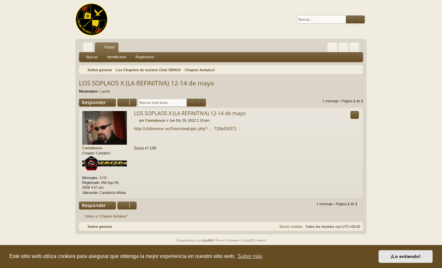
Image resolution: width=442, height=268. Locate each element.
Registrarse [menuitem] (355, 48)
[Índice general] (91, 19)
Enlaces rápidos (89, 48)
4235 (103, 178)
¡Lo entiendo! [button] (406, 256)
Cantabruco (92, 148)
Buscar (92, 57)
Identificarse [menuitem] (344, 48)
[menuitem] (332, 47)
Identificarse (116, 57)
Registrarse (145, 57)
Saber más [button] (250, 256)
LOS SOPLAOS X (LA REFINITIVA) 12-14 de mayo (146, 83)
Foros (110, 47)
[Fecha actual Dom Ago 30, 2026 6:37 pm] (357, 69)
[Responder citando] (354, 115)
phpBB (207, 240)
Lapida (105, 91)
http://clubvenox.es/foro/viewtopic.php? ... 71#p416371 (185, 128)
